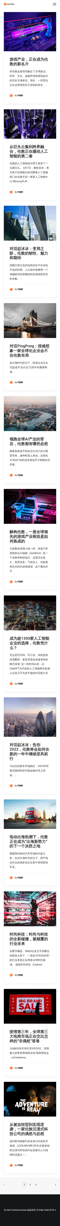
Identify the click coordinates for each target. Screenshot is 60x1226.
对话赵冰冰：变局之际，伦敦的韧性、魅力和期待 (29, 253)
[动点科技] (9, 4)
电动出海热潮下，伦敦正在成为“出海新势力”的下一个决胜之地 (29, 841)
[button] (54, 4)
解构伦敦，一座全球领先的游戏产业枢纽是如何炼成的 (29, 536)
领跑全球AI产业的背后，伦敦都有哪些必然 (29, 441)
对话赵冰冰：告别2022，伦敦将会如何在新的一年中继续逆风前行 (29, 752)
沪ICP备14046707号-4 (46, 1210)
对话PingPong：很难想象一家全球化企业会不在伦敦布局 (29, 351)
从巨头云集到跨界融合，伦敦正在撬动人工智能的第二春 (29, 151)
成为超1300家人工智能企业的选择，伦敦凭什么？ (29, 643)
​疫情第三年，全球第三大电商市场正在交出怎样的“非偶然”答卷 (29, 1036)
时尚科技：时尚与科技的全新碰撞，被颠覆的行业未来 (29, 939)
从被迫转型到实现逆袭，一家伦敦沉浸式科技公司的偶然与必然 (29, 1129)
